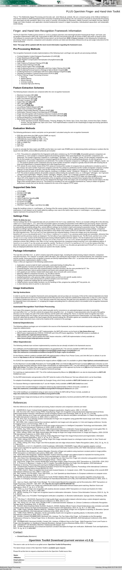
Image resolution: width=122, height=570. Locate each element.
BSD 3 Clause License (75, 38)
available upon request (57, 548)
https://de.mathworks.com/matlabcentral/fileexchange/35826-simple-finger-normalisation (45, 350)
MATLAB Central (19, 367)
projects (33, 6)
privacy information (109, 6)
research (15, 6)
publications (42, 6)
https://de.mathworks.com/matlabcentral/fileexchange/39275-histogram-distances (42, 388)
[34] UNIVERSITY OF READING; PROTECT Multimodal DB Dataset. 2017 (39, 525)
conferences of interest (63, 6)
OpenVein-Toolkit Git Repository (59, 544)
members (24, 6)
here (99, 377)
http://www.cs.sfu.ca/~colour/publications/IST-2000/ (38, 357)
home (8, 6)
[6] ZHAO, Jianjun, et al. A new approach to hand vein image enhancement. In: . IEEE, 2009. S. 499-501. (60, 426)
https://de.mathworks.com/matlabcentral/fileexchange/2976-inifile (36, 393)
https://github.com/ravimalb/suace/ (95, 360)
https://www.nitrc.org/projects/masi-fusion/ (32, 335)
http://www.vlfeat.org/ (87, 331)
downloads (78, 6)
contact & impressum (92, 6)
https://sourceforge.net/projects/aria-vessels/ (33, 338)
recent (50, 6)
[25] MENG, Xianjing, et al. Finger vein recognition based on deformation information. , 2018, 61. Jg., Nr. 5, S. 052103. (61, 493)
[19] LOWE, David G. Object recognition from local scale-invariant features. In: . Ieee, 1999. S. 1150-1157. (60, 471)
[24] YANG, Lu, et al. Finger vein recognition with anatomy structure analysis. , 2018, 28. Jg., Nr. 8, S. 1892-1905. (57, 489)
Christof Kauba (22, 536)
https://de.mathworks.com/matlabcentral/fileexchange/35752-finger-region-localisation (44, 352)
